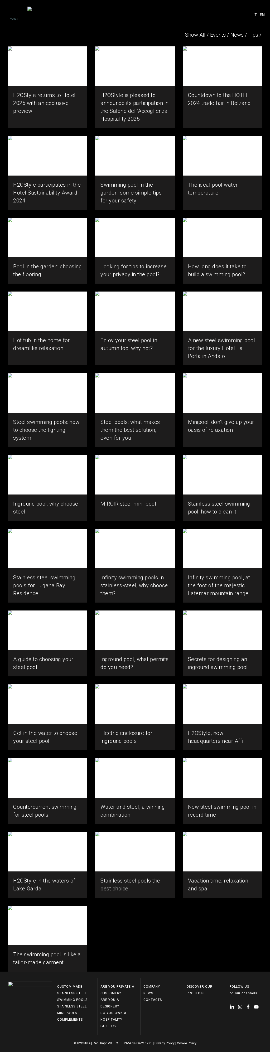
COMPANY (151, 986)
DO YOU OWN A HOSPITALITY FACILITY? (113, 1019)
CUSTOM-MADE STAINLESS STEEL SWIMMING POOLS (72, 993)
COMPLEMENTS (70, 1019)
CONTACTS (152, 1000)
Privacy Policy (165, 1043)
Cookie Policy (186, 1043)
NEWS (148, 993)
